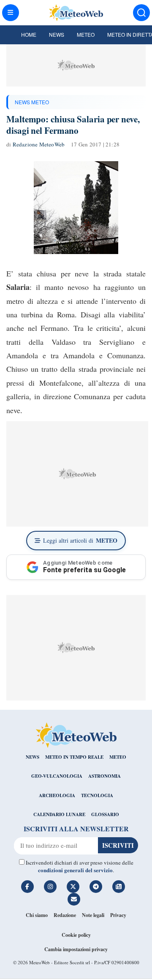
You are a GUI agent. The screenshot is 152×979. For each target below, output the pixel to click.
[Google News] (118, 886)
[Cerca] (141, 12)
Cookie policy (76, 934)
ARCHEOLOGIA (57, 795)
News (56, 34)
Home (28, 34)
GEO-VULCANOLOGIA (56, 776)
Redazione (65, 915)
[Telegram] (96, 886)
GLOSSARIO (105, 814)
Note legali (93, 915)
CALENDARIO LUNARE (59, 814)
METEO (117, 757)
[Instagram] (50, 886)
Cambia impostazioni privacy (76, 949)
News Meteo (32, 101)
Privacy (118, 915)
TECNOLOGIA (97, 795)
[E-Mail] (74, 899)
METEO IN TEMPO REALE (74, 757)
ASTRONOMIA (104, 776)
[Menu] (10, 12)
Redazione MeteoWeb (39, 144)
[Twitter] (73, 886)
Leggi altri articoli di (80, 540)
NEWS (32, 757)
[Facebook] (27, 886)
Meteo (86, 34)
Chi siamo (37, 915)
